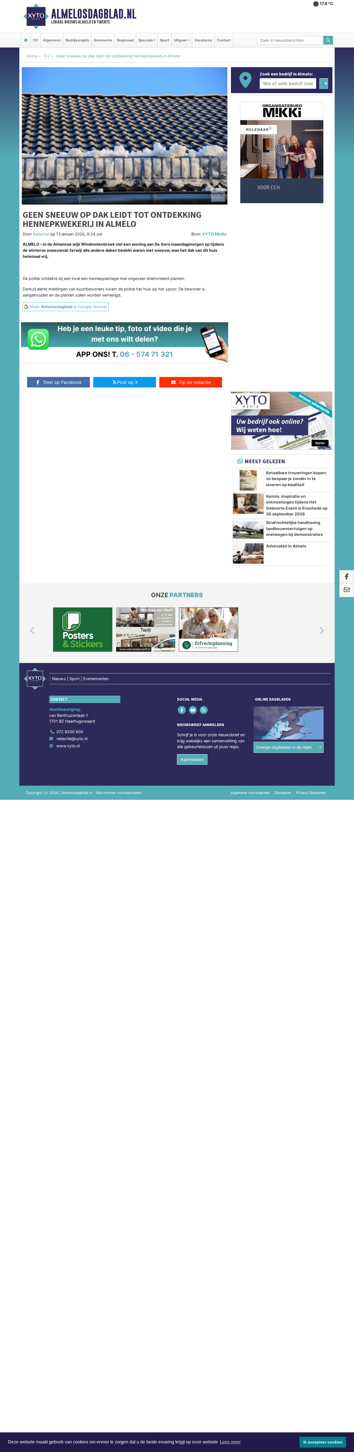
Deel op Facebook (62, 382)
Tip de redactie (195, 382)
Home (31, 56)
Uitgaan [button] (180, 40)
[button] (26, 631)
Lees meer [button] (230, 1442)
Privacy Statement (311, 793)
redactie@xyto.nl (71, 738)
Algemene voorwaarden (250, 793)
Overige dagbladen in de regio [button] (284, 747)
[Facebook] (182, 709)
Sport (164, 40)
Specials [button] (145, 40)
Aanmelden (192, 759)
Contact (224, 40)
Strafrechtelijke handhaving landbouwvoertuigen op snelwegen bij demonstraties (294, 528)
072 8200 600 (69, 731)
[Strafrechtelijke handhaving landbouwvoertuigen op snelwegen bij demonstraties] (248, 530)
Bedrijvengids (77, 40)
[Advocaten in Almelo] (248, 553)
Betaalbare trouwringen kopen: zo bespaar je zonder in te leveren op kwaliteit (296, 478)
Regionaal (125, 40)
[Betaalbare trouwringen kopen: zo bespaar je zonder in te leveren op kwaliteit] (248, 480)
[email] (347, 590)
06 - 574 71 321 (146, 354)
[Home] (25, 40)
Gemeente (103, 40)
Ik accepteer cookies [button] (322, 1442)
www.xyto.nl (68, 745)
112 (35, 40)
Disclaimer (282, 793)
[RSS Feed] (204, 709)
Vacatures (203, 40)
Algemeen (52, 40)
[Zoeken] (328, 40)
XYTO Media (214, 234)
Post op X (127, 382)
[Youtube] (193, 709)
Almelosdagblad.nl (93, 14)
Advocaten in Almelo (286, 546)
